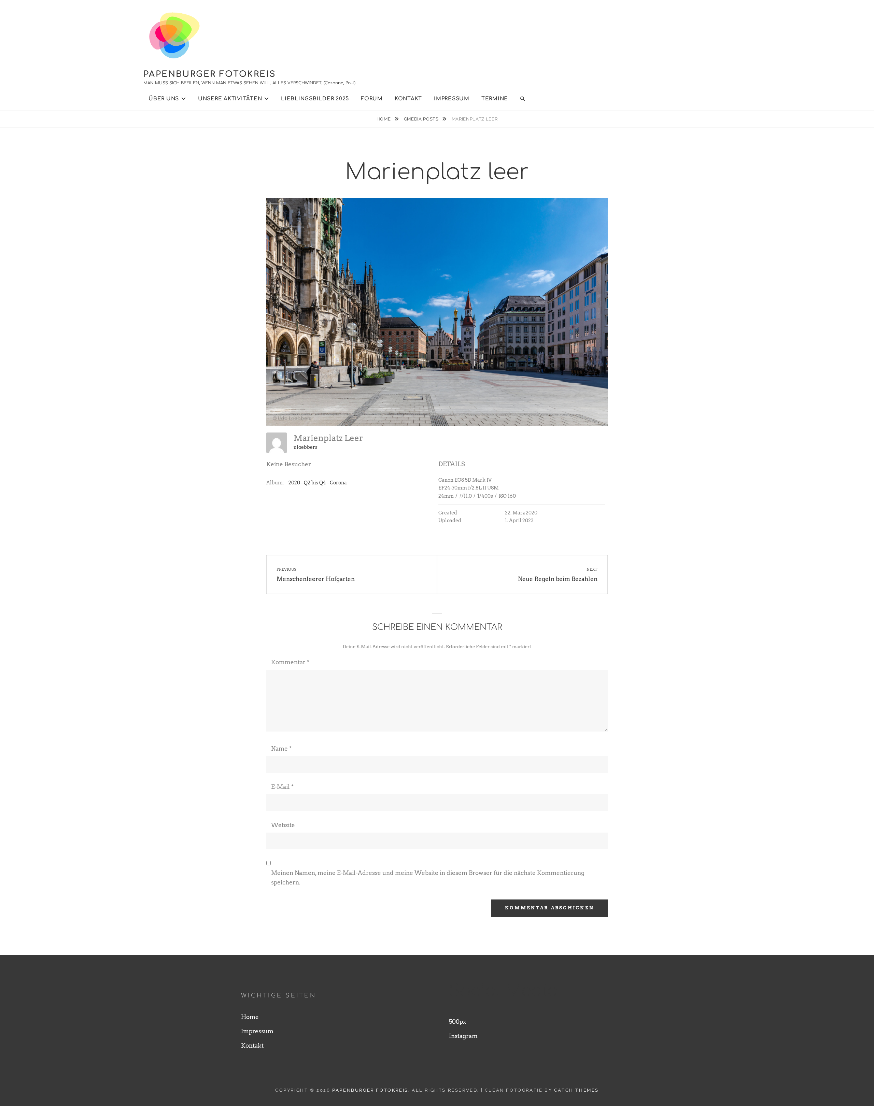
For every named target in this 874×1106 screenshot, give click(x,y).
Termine (494, 99)
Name (281, 748)
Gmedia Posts (422, 119)
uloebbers (306, 447)
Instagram (463, 1036)
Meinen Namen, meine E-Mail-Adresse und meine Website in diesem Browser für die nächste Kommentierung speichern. (427, 877)
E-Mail (282, 786)
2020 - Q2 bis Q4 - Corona (317, 482)
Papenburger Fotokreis (209, 74)
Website (283, 825)
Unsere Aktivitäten (230, 99)
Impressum (451, 99)
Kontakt (408, 99)
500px (457, 1021)
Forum (372, 99)
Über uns (164, 99)
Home (384, 119)
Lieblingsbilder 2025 (315, 99)
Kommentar (290, 662)
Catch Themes (576, 1090)
